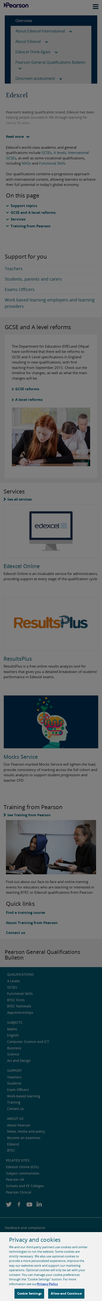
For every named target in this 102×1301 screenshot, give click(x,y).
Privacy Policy (47, 1284)
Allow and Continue (66, 1293)
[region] (51, 1266)
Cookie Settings (29, 1293)
